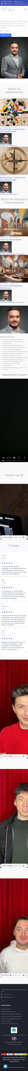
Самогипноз (13, 145)
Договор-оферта (6, 1021)
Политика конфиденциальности (11, 1019)
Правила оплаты (6, 1009)
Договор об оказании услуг (9, 1023)
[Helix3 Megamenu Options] (24, 9)
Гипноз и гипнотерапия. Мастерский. (11, 286)
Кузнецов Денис (5, 145)
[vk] (1, 1001)
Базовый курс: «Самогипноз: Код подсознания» (12, 178)
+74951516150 (7, 2)
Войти (18, 2)
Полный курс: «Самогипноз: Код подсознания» (12, 130)
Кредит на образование (8, 1011)
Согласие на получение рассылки (11, 1014)
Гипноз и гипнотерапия (10, 239)
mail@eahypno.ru (8, 4)
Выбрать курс (5, 35)
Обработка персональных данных (11, 1016)
